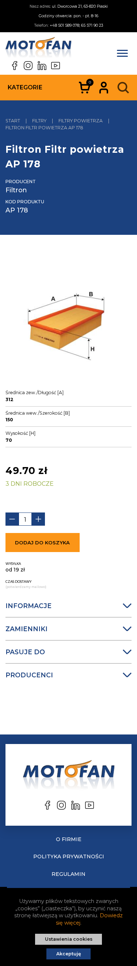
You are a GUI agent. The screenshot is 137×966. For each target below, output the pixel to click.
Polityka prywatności (68, 856)
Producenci (29, 675)
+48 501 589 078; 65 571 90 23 (76, 25)
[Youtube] (55, 65)
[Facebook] (14, 65)
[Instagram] (28, 65)
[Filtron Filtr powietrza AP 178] (68, 318)
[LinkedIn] (42, 65)
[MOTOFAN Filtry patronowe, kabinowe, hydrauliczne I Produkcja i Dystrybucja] (38, 49)
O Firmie (68, 839)
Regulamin (68, 874)
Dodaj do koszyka (42, 542)
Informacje (28, 606)
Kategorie (25, 87)
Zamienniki (26, 629)
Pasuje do (25, 652)
